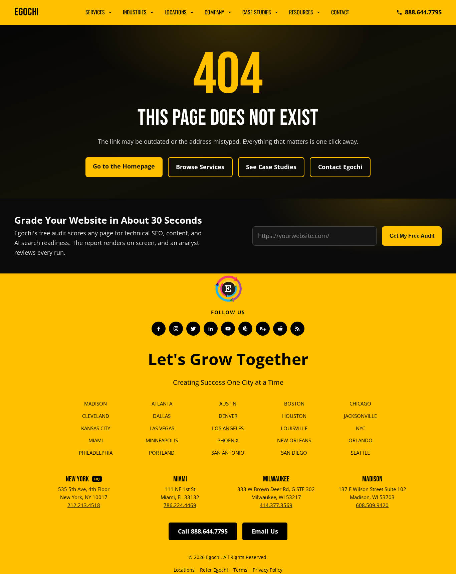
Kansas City (95, 428)
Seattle (360, 452)
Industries (135, 12)
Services (95, 12)
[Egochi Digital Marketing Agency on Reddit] (280, 329)
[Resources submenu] (318, 12)
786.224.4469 (180, 505)
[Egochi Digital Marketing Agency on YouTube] (228, 329)
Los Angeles (228, 428)
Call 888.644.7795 (203, 531)
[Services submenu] (110, 12)
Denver (228, 416)
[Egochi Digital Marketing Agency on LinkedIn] (211, 329)
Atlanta (162, 403)
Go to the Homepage (124, 166)
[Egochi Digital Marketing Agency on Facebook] (159, 329)
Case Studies (256, 12)
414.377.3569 (276, 505)
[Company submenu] (229, 12)
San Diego (294, 452)
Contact (340, 12)
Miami (95, 440)
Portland (162, 452)
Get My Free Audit (412, 236)
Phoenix (228, 440)
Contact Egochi (340, 167)
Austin (227, 403)
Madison (95, 403)
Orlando (361, 440)
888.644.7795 (423, 12)
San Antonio (227, 452)
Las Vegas (162, 428)
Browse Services (200, 167)
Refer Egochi (214, 570)
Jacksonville (360, 416)
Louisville (294, 428)
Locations (176, 12)
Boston (294, 403)
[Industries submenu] (152, 12)
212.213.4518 (83, 505)
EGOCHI (26, 12)
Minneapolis (162, 440)
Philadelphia (95, 452)
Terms (240, 570)
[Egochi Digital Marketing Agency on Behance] (263, 329)
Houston (294, 416)
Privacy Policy (267, 570)
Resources (301, 12)
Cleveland (95, 416)
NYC (360, 428)
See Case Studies (271, 167)
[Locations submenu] (192, 12)
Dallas (162, 416)
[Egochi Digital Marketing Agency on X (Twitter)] (193, 329)
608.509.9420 (372, 505)
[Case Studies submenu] (276, 12)
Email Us (265, 531)
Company (214, 12)
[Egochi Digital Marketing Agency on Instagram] (176, 329)
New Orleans (294, 440)
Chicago (360, 403)
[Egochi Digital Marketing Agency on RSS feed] (297, 329)
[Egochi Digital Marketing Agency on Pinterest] (245, 329)
